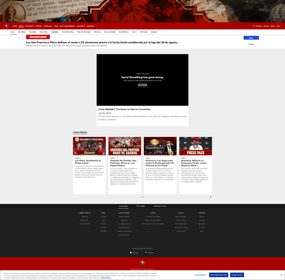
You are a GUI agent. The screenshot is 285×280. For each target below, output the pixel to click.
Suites (153, 213)
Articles (103, 216)
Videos (103, 220)
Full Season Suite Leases (153, 216)
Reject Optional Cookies (218, 275)
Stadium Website (124, 216)
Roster (202, 216)
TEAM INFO (201, 213)
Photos (103, 224)
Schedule (202, 220)
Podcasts (103, 227)
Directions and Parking (124, 231)
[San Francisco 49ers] (142, 263)
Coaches (201, 227)
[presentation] (211, 197)
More (251, 38)
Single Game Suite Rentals (153, 220)
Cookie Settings (200, 275)
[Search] (253, 25)
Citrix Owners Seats (181, 224)
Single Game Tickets (181, 227)
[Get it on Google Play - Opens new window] (150, 253)
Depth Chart (201, 224)
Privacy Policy (105, 278)
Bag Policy (124, 220)
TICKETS (181, 213)
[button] (142, 85)
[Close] (251, 44)
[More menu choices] (97, 26)
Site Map (103, 231)
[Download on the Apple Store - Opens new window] (134, 253)
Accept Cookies (237, 275)
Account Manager (181, 216)
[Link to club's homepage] (6, 26)
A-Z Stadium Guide (124, 224)
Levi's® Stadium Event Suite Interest (153, 224)
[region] (142, 275)
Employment (85, 220)
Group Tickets (181, 231)
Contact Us (84, 216)
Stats (201, 231)
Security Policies (124, 235)
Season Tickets (180, 220)
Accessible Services (124, 227)
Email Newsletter (85, 224)
